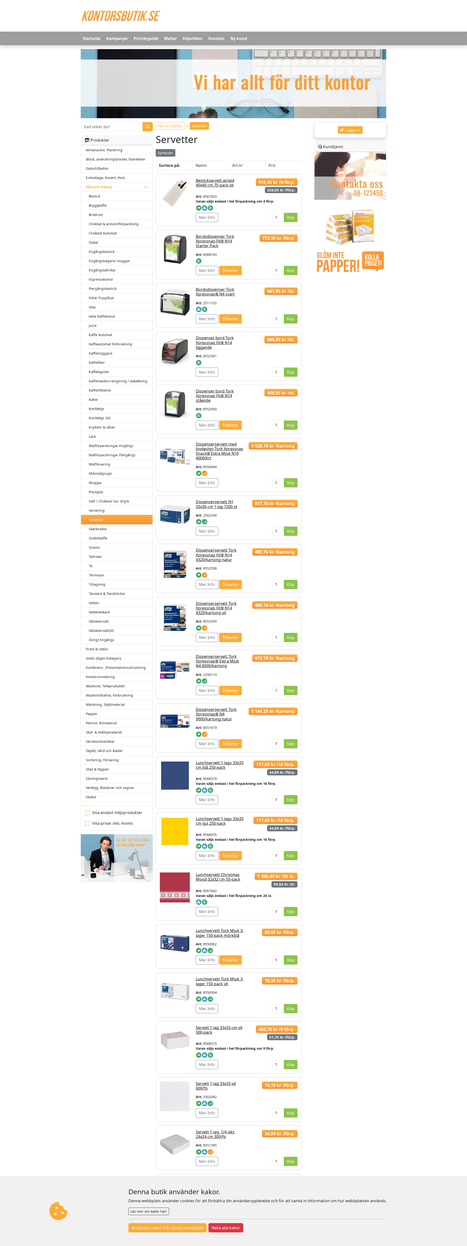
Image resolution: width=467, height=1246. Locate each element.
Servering (97, 510)
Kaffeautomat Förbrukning (110, 344)
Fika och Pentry (170, 126)
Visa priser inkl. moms (112, 823)
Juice (93, 325)
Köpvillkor (193, 38)
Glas (92, 307)
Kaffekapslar (99, 371)
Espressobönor (101, 279)
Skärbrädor (98, 529)
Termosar (96, 575)
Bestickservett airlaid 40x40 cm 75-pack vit (215, 183)
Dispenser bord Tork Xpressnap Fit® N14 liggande (215, 342)
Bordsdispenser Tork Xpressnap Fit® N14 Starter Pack (215, 241)
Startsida (91, 38)
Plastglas (96, 492)
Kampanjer (117, 38)
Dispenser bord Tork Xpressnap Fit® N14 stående (215, 395)
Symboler (165, 153)
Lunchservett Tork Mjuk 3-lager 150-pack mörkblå (220, 933)
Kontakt (216, 38)
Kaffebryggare (100, 353)
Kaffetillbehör (100, 390)
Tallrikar (95, 556)
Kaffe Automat (100, 334)
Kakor (93, 399)
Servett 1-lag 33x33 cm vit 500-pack (219, 1030)
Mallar (170, 38)
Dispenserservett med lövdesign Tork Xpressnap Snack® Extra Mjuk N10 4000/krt (219, 451)
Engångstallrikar (102, 270)
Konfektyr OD (99, 418)
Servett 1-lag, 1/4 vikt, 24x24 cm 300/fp (215, 1134)
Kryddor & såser (102, 427)
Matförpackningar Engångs (111, 445)
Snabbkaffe (98, 538)
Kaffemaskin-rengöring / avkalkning (118, 381)
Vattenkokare (99, 612)
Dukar (94, 242)
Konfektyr (96, 408)
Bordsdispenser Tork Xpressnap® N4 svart (215, 292)
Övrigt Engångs (101, 639)
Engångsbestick (102, 251)
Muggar (95, 482)
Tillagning (97, 584)
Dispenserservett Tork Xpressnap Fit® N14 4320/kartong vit (216, 608)
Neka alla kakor (226, 1227)
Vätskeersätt (99, 621)
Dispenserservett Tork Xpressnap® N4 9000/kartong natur (216, 714)
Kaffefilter (97, 362)
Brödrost (96, 214)
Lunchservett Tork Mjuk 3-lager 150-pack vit (220, 981)
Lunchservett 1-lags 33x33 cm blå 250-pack (219, 765)
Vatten (94, 603)
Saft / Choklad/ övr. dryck (109, 501)
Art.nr (237, 165)
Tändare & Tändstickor (107, 593)
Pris (272, 165)
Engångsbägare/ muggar (109, 261)
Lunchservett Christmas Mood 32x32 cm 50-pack (218, 877)
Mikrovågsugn (100, 473)
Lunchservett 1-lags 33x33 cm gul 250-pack (219, 821)
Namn (201, 165)
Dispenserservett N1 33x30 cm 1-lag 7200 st (216, 504)
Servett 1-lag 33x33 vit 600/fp (216, 1086)
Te (90, 566)
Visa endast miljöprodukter (117, 812)
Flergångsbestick (103, 288)
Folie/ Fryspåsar (101, 298)
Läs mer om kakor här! (149, 1211)
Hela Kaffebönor (102, 316)
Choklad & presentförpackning (114, 224)
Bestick (94, 196)
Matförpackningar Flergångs (112, 455)
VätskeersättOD (101, 630)
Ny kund (238, 38)
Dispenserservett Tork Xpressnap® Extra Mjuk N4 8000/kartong (217, 661)
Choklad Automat (103, 233)
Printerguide (146, 38)
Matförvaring (99, 464)
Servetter (96, 519)
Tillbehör (230, 270)
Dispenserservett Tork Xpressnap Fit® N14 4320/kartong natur (216, 554)
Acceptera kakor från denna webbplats (167, 1227)
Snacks (94, 547)
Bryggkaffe (98, 205)
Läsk (92, 436)
